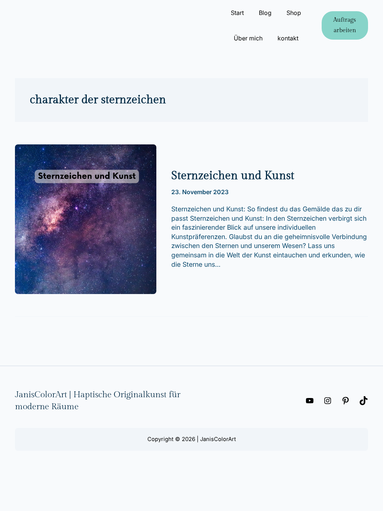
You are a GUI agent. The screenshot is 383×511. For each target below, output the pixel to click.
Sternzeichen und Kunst (232, 176)
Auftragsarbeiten (344, 25)
